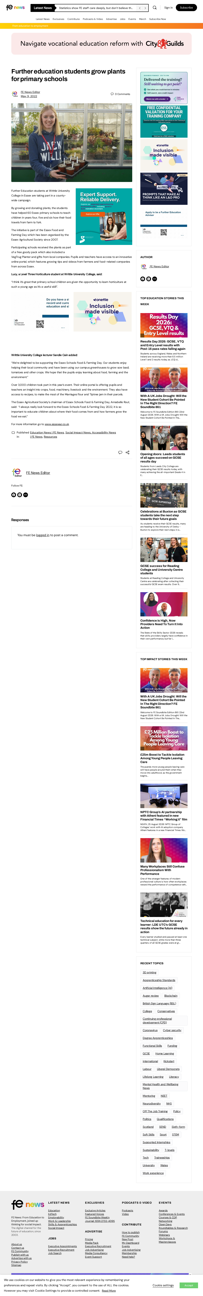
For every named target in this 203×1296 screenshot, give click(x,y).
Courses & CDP (168, 1217)
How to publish (131, 1232)
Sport (163, 1134)
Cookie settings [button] (163, 1285)
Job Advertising (94, 1250)
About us (16, 1244)
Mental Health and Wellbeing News (160, 1086)
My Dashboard (130, 1243)
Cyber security (172, 1030)
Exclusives (58, 19)
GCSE (146, 1053)
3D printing (149, 972)
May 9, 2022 (29, 96)
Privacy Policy (19, 1261)
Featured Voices (94, 1214)
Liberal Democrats (168, 1069)
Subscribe (186, 7)
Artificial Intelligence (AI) (157, 988)
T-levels (169, 1150)
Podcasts (127, 1210)
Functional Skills (152, 1045)
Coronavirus (150, 1030)
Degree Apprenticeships (158, 1038)
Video (125, 1214)
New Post (127, 1239)
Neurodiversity (152, 1103)
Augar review (151, 995)
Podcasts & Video (93, 19)
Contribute (73, 19)
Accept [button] (189, 1285)
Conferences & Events (172, 1214)
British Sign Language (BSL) (159, 1003)
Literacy (174, 1076)
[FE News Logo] (15, 7)
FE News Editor (30, 92)
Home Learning (164, 1053)
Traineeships (162, 1157)
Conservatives (166, 1011)
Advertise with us (21, 1258)
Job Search (54, 1253)
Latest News (43, 19)
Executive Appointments (62, 1246)
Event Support (93, 1256)
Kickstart (169, 1061)
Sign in (168, 7)
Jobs (122, 19)
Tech (146, 1157)
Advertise (111, 19)
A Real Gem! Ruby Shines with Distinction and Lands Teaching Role (97, 8)
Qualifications (165, 1119)
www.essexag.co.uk (57, 424)
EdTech (52, 1214)
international (150, 1061)
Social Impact (56, 1228)
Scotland (148, 1127)
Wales (164, 1165)
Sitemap (16, 1265)
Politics (147, 1119)
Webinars (164, 1235)
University (149, 1165)
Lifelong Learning (153, 1076)
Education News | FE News (47, 432)
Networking (165, 1221)
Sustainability (151, 1150)
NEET (164, 1096)
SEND (162, 1127)
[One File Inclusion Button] (103, 329)
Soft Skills (148, 1134)
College (147, 1011)
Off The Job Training (155, 1111)
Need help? (128, 1256)
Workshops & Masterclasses (167, 1240)
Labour (147, 1069)
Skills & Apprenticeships (62, 1224)
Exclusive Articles (95, 1210)
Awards (163, 1210)
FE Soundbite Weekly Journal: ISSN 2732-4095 (100, 1219)
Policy (177, 1111)
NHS (169, 1103)
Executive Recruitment (61, 1250)
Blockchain (170, 995)
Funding (172, 1045)
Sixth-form (178, 1127)
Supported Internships (156, 1142)
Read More (109, 1290)
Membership (129, 1253)
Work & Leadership (59, 1221)
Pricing (89, 1239)
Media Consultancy (96, 1253)
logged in (42, 535)
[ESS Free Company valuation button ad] (164, 121)
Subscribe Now (157, 19)
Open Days (165, 1224)
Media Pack (92, 1243)
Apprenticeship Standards (159, 980)
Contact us (17, 1248)
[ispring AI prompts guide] (164, 188)
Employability (56, 1217)
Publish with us (20, 1254)
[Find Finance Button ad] (164, 87)
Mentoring (149, 1096)
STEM (175, 1134)
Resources (50, 436)
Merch (142, 19)
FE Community (20, 1251)
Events (132, 19)
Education (54, 1210)
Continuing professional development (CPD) (157, 1020)
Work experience (153, 1173)
